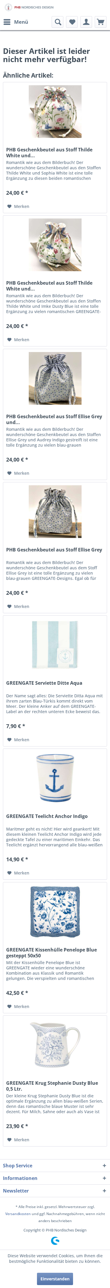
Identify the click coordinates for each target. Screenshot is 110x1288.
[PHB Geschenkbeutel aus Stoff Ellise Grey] (55, 511)
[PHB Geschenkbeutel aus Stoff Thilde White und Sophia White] (55, 111)
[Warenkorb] (100, 22)
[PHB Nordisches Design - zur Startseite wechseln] (29, 8)
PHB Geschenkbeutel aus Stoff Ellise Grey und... (54, 419)
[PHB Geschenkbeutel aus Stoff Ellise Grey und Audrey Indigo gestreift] (55, 378)
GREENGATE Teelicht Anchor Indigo (47, 816)
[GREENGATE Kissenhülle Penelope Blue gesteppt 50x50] (55, 911)
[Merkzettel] (72, 22)
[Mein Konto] (86, 22)
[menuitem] (15, 22)
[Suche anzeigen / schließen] (57, 22)
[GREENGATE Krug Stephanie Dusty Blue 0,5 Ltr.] (55, 1045)
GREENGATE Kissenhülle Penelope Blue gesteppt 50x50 (51, 953)
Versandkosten (18, 1213)
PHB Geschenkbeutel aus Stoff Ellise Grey (54, 550)
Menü (21, 21)
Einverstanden (55, 1279)
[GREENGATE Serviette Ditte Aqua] (55, 645)
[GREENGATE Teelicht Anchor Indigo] (55, 778)
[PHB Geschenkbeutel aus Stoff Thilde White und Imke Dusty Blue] (55, 244)
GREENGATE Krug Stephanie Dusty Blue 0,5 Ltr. (52, 1086)
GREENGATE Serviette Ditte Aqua (44, 683)
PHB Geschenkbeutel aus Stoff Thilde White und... (49, 152)
